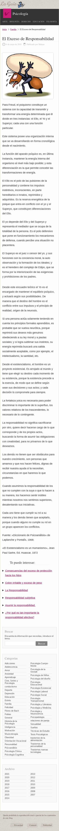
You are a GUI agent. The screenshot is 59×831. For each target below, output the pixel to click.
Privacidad (18, 825)
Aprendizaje (10, 677)
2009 (33, 788)
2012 (33, 777)
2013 (33, 774)
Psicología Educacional (36, 683)
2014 (7, 798)
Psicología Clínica (13, 751)
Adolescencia (11, 667)
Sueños (34, 727)
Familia (13, 29)
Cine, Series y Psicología (11, 681)
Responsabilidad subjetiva (20, 597)
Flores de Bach (12, 711)
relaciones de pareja (40, 720)
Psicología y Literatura (41, 704)
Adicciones (10, 663)
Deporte (8, 690)
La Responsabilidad (16, 590)
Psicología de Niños (40, 675)
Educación (38, 21)
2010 (33, 784)
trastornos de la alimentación (38, 739)
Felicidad (9, 707)
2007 (33, 794)
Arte (5, 21)
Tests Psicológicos (39, 734)
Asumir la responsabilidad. (20, 605)
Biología (14, 21)
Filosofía (51, 21)
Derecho (26, 21)
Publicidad (47, 825)
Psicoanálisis (11, 748)
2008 (33, 791)
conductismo (11, 686)
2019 (7, 781)
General (8, 717)
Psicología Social (39, 695)
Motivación (10, 730)
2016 (7, 791)
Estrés (8, 700)
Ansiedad (9, 674)
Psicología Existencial (41, 688)
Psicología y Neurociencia (37, 712)
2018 (7, 784)
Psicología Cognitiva (14, 754)
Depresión (9, 693)
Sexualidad (36, 724)
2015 (7, 794)
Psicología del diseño (40, 678)
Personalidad (11, 744)
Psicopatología (37, 717)
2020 (7, 777)
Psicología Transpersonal (37, 699)
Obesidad (9, 737)
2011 (33, 781)
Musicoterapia (11, 734)
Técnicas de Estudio (40, 731)
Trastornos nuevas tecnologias (39, 750)
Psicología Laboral (39, 691)
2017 (7, 788)
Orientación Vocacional (15, 741)
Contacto (33, 825)
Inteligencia (10, 727)
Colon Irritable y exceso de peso (23, 582)
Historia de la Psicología (11, 722)
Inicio (4, 29)
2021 (7, 774)
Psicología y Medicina (41, 707)
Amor (7, 670)
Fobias (8, 714)
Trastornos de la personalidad (38, 744)
